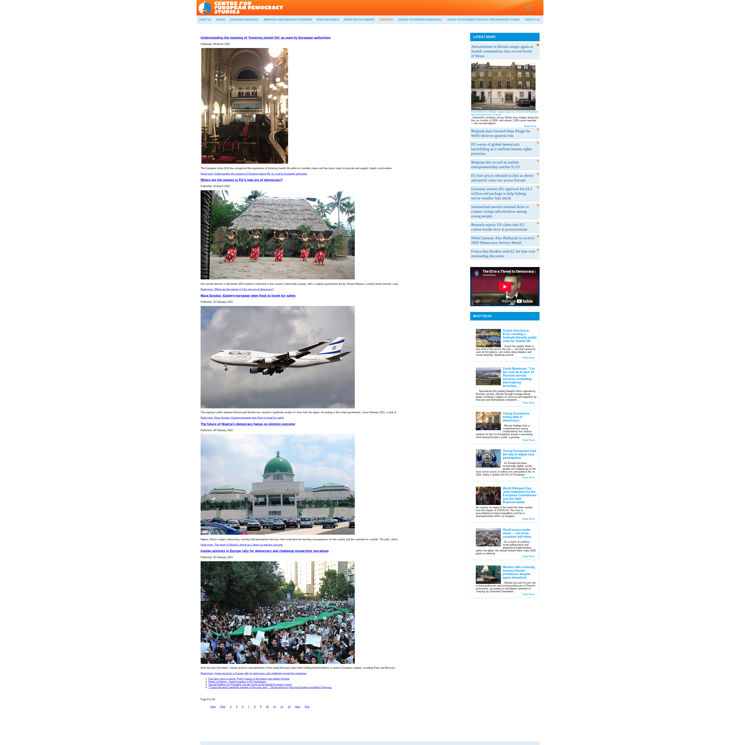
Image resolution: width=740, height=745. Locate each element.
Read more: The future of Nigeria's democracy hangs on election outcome (242, 544)
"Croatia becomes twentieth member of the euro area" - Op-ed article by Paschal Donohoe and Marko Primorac (270, 687)
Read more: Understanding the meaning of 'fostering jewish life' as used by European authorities (254, 173)
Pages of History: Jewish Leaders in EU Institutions (237, 681)
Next (297, 706)
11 (274, 706)
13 (289, 706)
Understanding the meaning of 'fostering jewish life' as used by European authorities (265, 38)
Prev (222, 706)
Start (213, 706)
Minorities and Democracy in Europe (288, 19)
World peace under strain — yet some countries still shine (517, 533)
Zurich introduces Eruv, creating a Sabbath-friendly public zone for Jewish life (520, 336)
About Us (205, 19)
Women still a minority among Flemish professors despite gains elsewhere (519, 572)
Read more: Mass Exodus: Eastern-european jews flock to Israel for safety (242, 417)
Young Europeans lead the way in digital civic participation (519, 454)
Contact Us (532, 19)
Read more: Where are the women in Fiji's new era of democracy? (237, 289)
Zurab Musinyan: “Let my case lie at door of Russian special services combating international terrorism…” (518, 377)
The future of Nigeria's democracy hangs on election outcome (248, 424)
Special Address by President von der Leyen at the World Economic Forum (250, 684)
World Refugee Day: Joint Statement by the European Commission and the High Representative (519, 495)
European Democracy (244, 19)
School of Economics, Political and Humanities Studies (483, 19)
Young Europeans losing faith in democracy (516, 417)
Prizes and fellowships (359, 19)
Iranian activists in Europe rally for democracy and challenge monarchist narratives (265, 551)
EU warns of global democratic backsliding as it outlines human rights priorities (501, 149)
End (307, 706)
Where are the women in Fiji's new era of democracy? (242, 180)
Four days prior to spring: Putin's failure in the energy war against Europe (248, 678)
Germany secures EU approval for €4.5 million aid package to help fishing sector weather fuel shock (501, 193)
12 (281, 706)
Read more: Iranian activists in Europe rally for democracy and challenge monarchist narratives (254, 673)
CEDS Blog (386, 19)
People (220, 19)
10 (267, 706)
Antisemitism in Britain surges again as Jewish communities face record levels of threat (502, 51)
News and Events (328, 19)
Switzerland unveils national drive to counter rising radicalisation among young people (500, 211)
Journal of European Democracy (420, 19)
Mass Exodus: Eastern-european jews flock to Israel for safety (248, 295)
